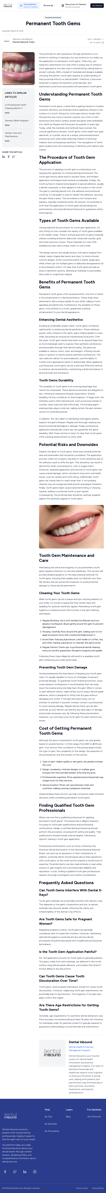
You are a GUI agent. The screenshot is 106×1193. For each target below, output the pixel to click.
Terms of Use (82, 1188)
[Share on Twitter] (13, 156)
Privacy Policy (98, 1188)
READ (7, 113)
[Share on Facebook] (8, 156)
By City (48, 1116)
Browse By (48, 5)
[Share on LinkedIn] (3, 156)
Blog (68, 1116)
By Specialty (51, 1123)
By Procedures (52, 1131)
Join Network (97, 6)
